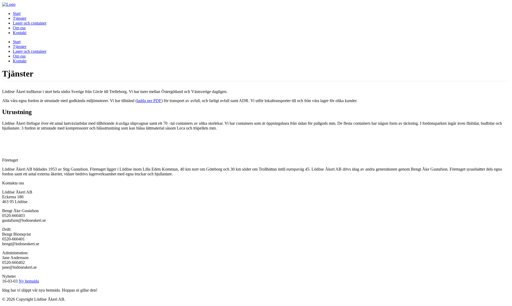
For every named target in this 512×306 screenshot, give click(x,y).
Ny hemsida (29, 281)
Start (17, 13)
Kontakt (19, 32)
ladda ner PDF (149, 100)
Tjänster (19, 18)
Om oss (19, 28)
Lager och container (29, 23)
